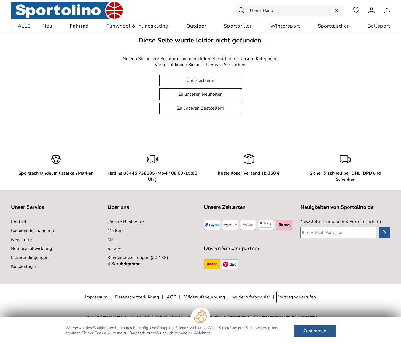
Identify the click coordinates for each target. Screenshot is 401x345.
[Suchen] (243, 10)
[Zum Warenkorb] (387, 10)
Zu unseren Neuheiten (200, 94)
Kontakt (18, 222)
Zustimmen (315, 331)
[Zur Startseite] (67, 10)
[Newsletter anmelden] (384, 232)
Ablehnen (202, 333)
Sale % (114, 249)
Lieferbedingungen (30, 258)
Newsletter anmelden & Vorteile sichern (340, 222)
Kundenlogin (23, 266)
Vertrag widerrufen (297, 297)
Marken (114, 231)
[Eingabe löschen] (336, 11)
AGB (171, 297)
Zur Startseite (200, 80)
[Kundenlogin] (371, 10)
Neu (111, 240)
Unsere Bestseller (125, 222)
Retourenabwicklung (31, 249)
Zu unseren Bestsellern (200, 108)
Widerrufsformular (251, 297)
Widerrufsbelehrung (204, 297)
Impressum (96, 297)
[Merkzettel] (356, 10)
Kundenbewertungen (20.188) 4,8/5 (137, 261)
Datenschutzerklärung (137, 297)
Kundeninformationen (32, 231)
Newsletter (22, 240)
